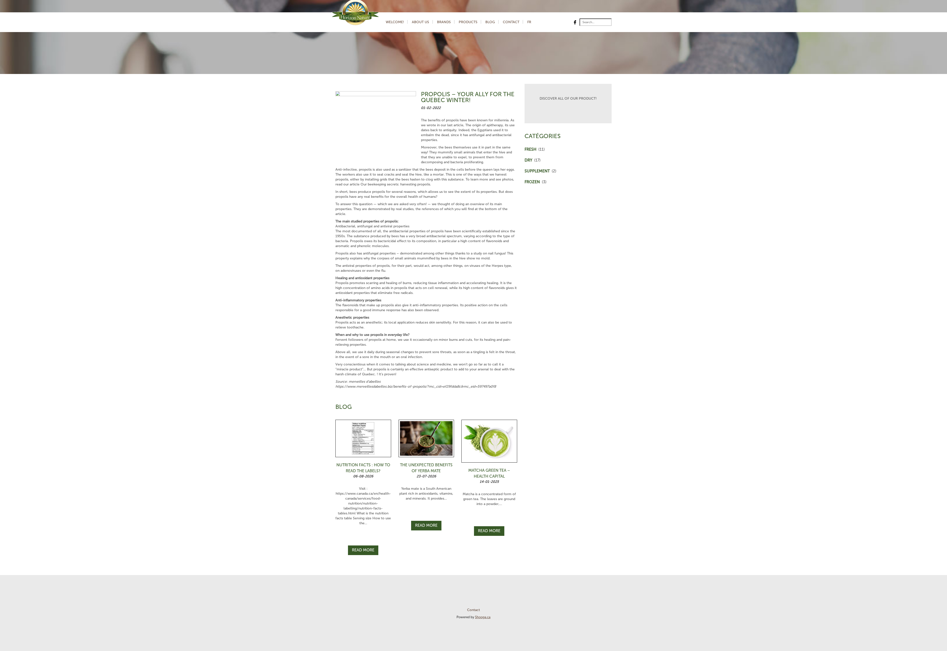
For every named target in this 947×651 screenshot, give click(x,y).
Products (468, 22)
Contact (511, 22)
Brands (444, 22)
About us (420, 22)
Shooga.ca (483, 617)
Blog (490, 22)
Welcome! (395, 22)
